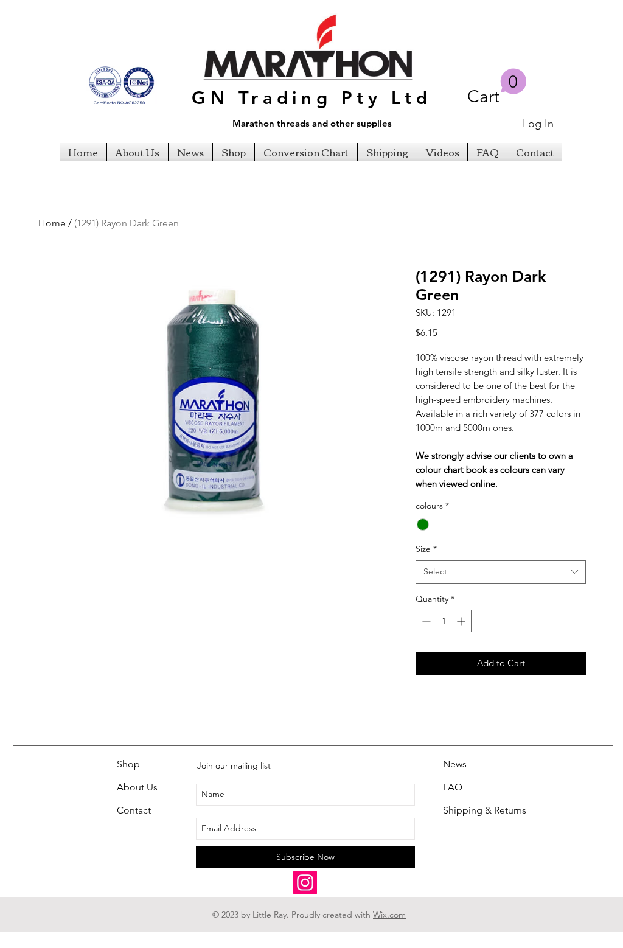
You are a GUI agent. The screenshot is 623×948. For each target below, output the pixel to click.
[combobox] (501, 572)
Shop (128, 764)
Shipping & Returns (484, 810)
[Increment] (462, 621)
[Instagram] (305, 882)
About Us (137, 787)
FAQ (452, 787)
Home (52, 223)
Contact (134, 810)
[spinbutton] (443, 621)
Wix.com (389, 914)
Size (426, 548)
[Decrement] (425, 621)
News (455, 764)
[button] (497, 87)
